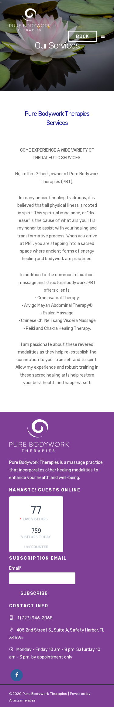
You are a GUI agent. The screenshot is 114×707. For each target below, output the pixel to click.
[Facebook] (17, 675)
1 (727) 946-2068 (34, 618)
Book (82, 36)
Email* (15, 568)
